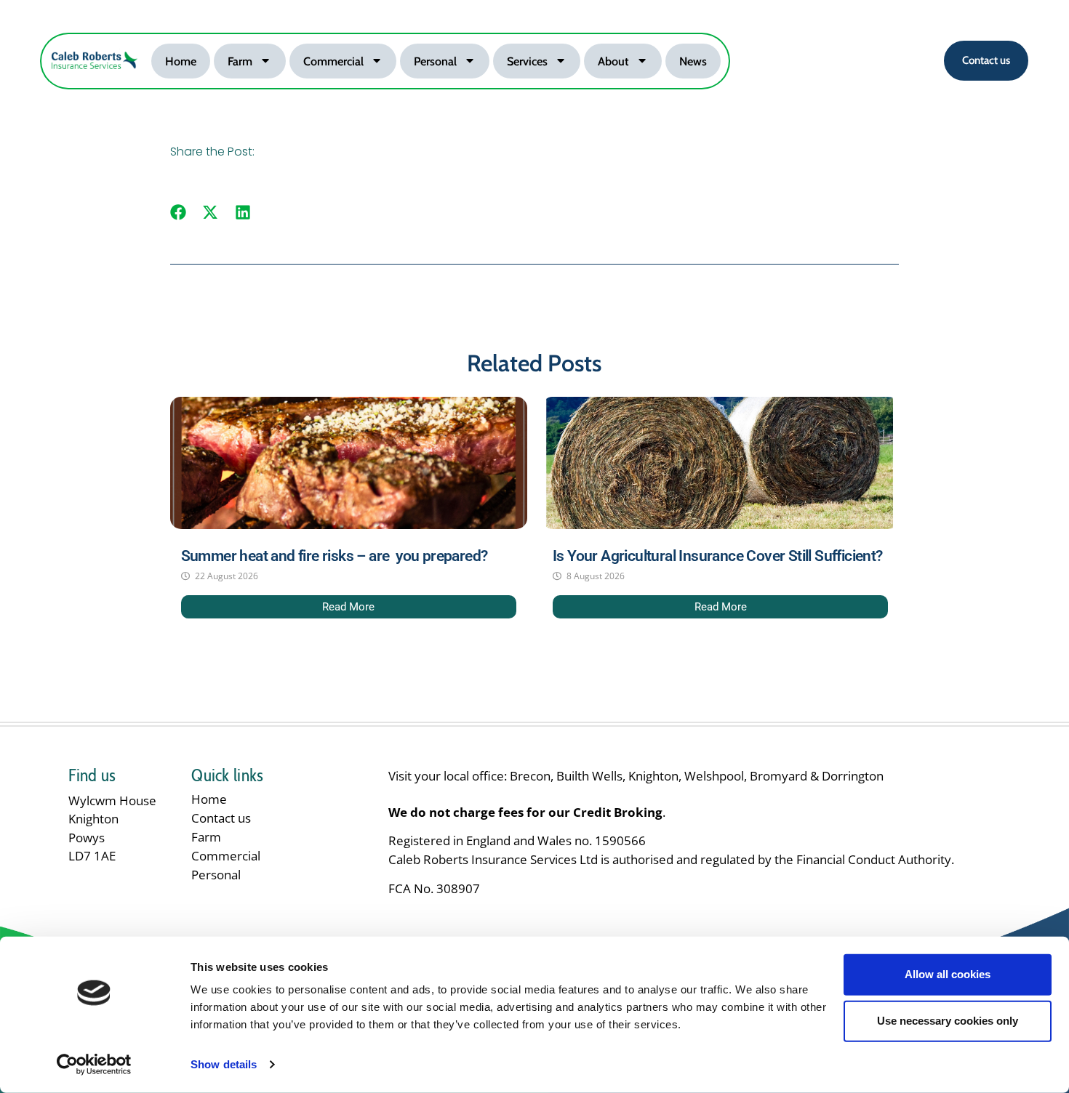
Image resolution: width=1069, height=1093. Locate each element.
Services (527, 61)
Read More (348, 606)
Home (180, 61)
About (613, 61)
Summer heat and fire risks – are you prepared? (334, 556)
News (693, 61)
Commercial (333, 61)
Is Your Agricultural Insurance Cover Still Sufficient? (718, 556)
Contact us (221, 818)
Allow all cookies (947, 974)
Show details (224, 1064)
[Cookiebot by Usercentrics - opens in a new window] (94, 1065)
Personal (435, 61)
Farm (240, 61)
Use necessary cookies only (947, 1021)
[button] (178, 212)
